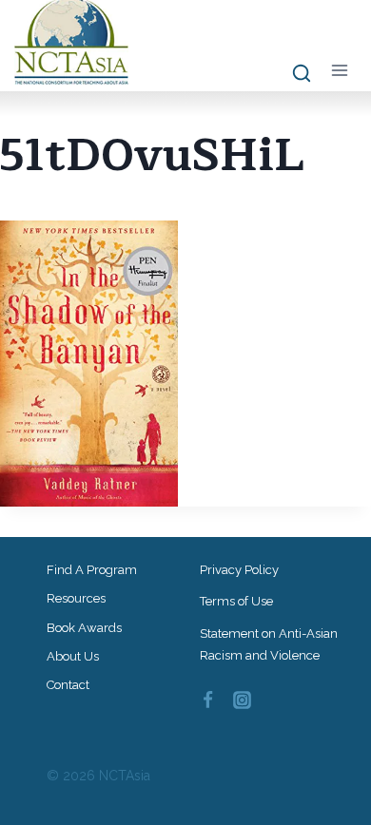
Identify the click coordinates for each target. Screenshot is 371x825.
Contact (68, 685)
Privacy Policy (239, 570)
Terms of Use (236, 601)
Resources (76, 598)
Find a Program (92, 570)
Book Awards (84, 628)
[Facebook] (207, 699)
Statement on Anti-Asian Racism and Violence (269, 644)
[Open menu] (339, 70)
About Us (73, 656)
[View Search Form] (292, 74)
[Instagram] (242, 699)
